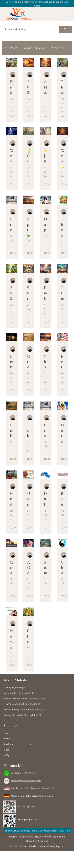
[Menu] (66, 14)
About (6, 738)
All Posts (11, 48)
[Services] (31, 744)
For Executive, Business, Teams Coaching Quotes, (31, 830)
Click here (64, 830)
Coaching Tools (34, 48)
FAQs (6, 755)
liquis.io (60, 846)
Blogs (6, 749)
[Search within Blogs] (65, 29)
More (55, 48)
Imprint (13, 836)
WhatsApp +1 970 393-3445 (23, 773)
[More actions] (13, 74)
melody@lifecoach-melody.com (26, 780)
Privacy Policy (42, 836)
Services (8, 744)
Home (6, 733)
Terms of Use (26, 836)
